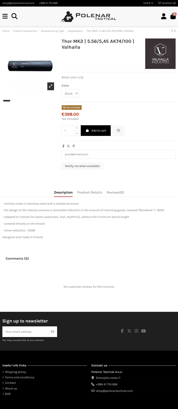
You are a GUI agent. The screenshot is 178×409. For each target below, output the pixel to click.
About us (11, 388)
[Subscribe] (52, 331)
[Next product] (175, 31)
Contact (10, 383)
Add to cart (98, 130)
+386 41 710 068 (48, 3)
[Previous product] (172, 31)
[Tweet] (68, 146)
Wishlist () (168, 3)
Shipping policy (15, 372)
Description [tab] (63, 192)
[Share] (63, 146)
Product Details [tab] (89, 192)
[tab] (115, 193)
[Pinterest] (74, 146)
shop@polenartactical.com (18, 3)
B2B (8, 394)
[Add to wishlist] (118, 130)
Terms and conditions (19, 377)
